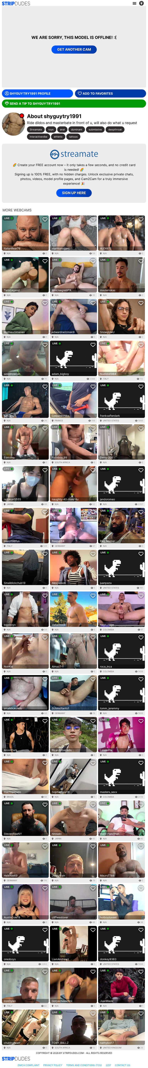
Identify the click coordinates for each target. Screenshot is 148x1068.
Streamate (36, 129)
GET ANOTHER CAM (74, 49)
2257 (108, 1065)
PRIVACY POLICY (52, 1065)
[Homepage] (16, 3)
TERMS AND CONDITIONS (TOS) (84, 1065)
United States (111, 420)
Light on (142, 3)
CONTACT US (122, 1065)
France (59, 420)
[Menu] (134, 3)
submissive (95, 129)
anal (62, 129)
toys (51, 129)
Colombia (108, 629)
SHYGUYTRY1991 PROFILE (30, 93)
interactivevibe (38, 136)
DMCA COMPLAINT (29, 1065)
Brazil (10, 796)
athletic (58, 136)
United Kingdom (112, 1047)
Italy (105, 378)
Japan (10, 504)
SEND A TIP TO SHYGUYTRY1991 (35, 103)
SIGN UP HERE (74, 193)
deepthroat (115, 129)
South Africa (62, 462)
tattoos (73, 136)
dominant (76, 129)
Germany (60, 546)
